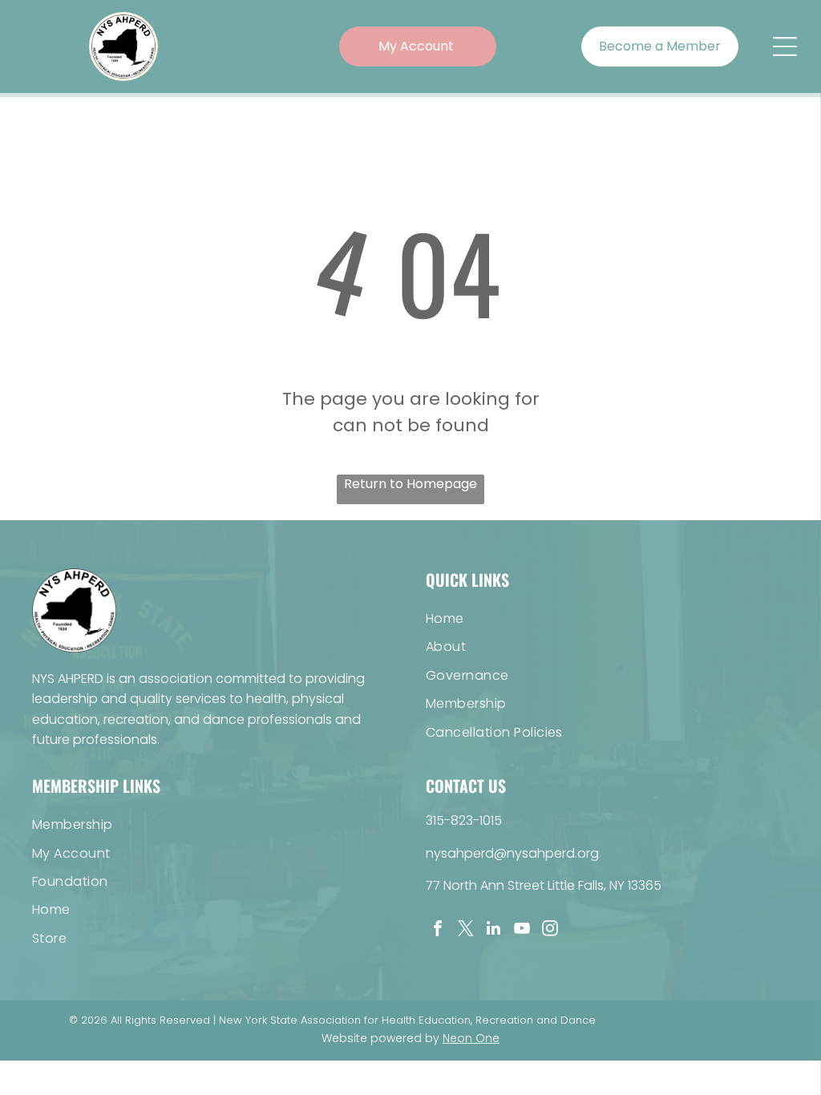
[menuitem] (607, 618)
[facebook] (438, 930)
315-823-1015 (464, 820)
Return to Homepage (410, 484)
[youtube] (522, 930)
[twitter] (466, 930)
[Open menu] (785, 46)
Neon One (471, 1038)
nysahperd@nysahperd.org (512, 853)
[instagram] (550, 930)
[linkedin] (494, 930)
